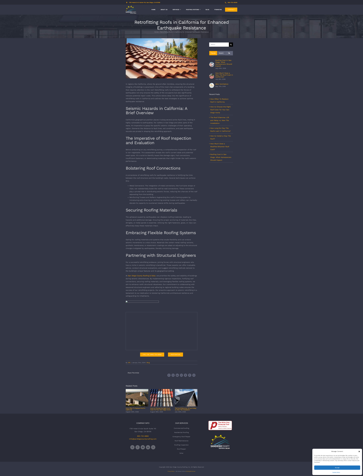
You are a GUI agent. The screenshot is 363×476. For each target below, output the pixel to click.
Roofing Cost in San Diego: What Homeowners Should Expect (223, 63)
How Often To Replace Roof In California (137, 398)
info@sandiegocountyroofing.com (143, 439)
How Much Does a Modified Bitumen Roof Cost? (219, 146)
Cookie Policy (336, 472)
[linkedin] (148, 447)
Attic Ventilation (221, 84)
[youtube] (143, 447)
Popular (213, 53)
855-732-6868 (232, 2)
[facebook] (137, 447)
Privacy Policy (171, 471)
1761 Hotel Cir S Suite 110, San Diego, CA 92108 (144, 2)
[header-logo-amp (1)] (142, 301)
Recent (221, 53)
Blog (148, 362)
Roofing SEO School (190, 471)
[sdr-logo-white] (220, 435)
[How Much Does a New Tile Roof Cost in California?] (211, 75)
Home (156, 32)
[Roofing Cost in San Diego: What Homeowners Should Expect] (211, 63)
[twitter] (132, 447)
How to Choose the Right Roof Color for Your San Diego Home (161, 398)
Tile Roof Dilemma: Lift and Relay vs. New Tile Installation (186, 398)
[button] (359, 451)
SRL (129, 362)
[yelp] (153, 447)
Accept (337, 467)
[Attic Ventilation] (211, 84)
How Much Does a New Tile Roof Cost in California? (224, 75)
